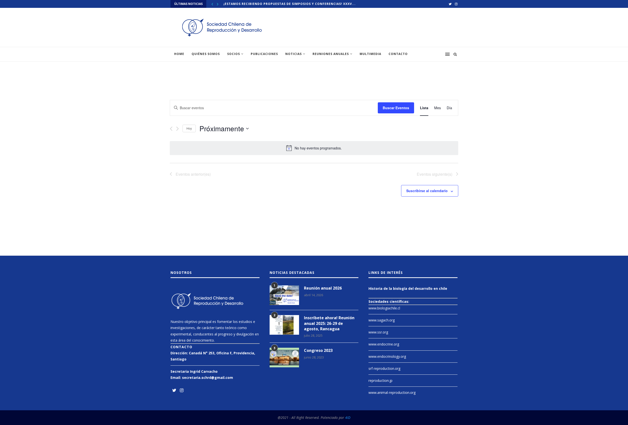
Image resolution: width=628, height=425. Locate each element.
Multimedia (370, 54)
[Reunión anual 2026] (284, 295)
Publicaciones (264, 54)
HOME (179, 54)
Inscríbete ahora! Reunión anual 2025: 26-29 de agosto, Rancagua (329, 323)
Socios (233, 54)
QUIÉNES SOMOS (206, 54)
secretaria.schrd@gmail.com (207, 377)
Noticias (293, 54)
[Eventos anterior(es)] (171, 128)
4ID (347, 417)
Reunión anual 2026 (323, 288)
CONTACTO (398, 54)
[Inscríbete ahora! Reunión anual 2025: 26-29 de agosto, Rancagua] (284, 325)
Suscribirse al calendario (427, 190)
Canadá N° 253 (201, 353)
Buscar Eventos (396, 107)
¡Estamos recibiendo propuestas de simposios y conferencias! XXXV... (289, 4)
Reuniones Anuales (331, 54)
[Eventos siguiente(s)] (177, 128)
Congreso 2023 (318, 350)
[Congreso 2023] (284, 357)
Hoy (189, 128)
